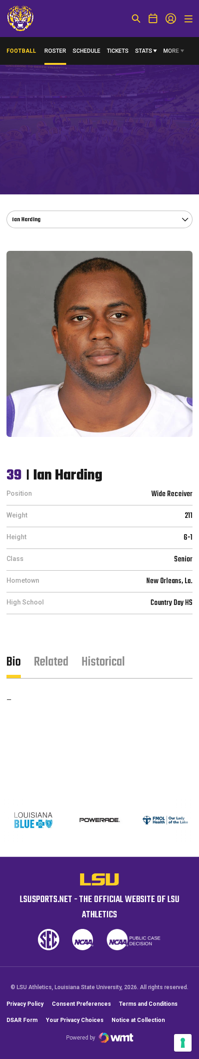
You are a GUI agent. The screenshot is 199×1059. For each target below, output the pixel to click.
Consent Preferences (81, 1004)
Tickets (118, 51)
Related (51, 662)
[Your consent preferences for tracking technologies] (183, 1043)
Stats (143, 51)
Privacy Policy (25, 1004)
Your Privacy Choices (75, 1020)
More (171, 51)
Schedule (86, 51)
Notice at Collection (138, 1020)
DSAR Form (21, 1020)
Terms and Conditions (148, 1004)
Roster (55, 51)
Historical (103, 662)
